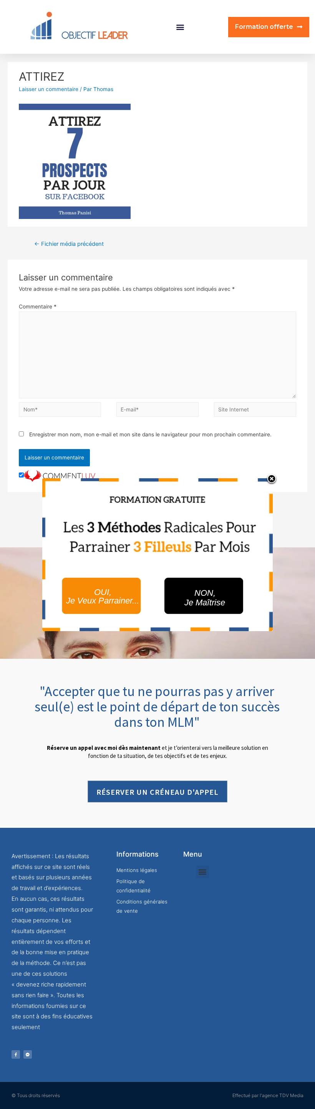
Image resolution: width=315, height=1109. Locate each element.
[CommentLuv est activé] (59, 475)
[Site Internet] (255, 411)
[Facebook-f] (16, 1054)
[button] (180, 27)
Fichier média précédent (69, 243)
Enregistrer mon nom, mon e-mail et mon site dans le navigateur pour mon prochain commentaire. (150, 434)
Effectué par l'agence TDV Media (267, 1095)
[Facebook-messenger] (27, 1054)
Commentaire (37, 306)
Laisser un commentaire (48, 89)
